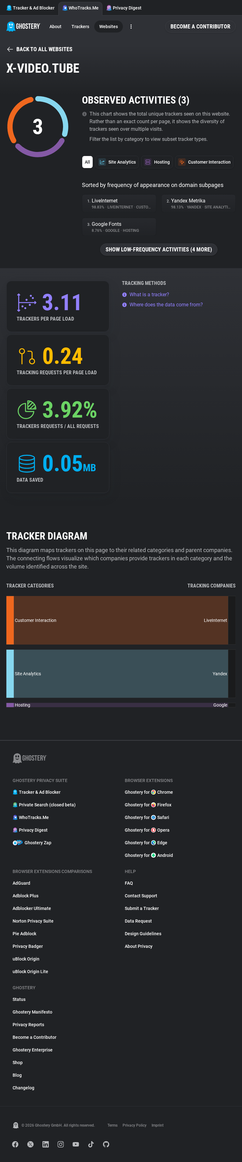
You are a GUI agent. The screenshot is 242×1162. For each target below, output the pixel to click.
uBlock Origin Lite (30, 971)
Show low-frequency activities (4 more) (159, 249)
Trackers (80, 26)
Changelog (23, 1087)
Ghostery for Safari (147, 817)
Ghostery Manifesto (32, 1011)
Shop (18, 1062)
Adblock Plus (25, 895)
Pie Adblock (24, 933)
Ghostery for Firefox (148, 804)
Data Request (138, 921)
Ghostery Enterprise (33, 1049)
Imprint (158, 1125)
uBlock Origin (26, 958)
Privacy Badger (28, 946)
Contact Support (141, 895)
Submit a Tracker (142, 908)
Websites (108, 26)
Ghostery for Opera (147, 830)
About (55, 26)
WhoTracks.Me (84, 7)
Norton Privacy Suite (33, 921)
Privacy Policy (135, 1125)
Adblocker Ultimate (32, 908)
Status (19, 999)
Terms (112, 1125)
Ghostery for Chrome (149, 792)
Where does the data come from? (166, 305)
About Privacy (139, 946)
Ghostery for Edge (146, 842)
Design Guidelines (143, 933)
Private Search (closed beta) (47, 804)
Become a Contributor (200, 26)
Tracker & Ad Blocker (34, 7)
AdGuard (21, 883)
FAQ (129, 883)
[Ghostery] (23, 26)
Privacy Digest (127, 7)
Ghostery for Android (149, 855)
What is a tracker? (149, 295)
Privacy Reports (28, 1024)
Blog (17, 1075)
